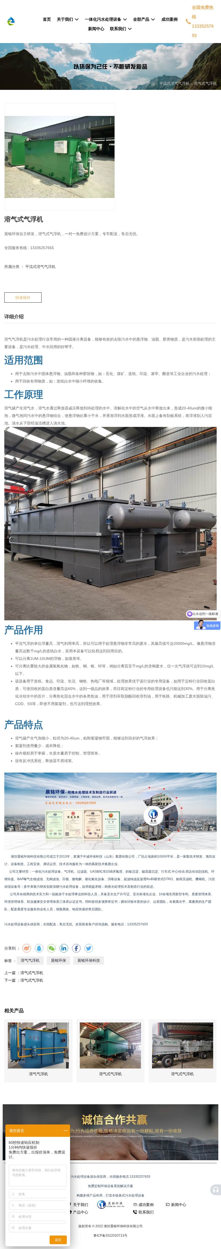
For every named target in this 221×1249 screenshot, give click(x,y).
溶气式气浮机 (31, 973)
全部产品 (141, 19)
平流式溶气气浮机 (174, 83)
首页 (47, 19)
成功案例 (169, 19)
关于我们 (65, 19)
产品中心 (80, 1212)
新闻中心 (96, 29)
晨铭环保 (58, 960)
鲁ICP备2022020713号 (110, 1235)
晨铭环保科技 (88, 960)
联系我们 (118, 29)
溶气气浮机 (30, 960)
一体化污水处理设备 (103, 19)
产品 (151, 83)
